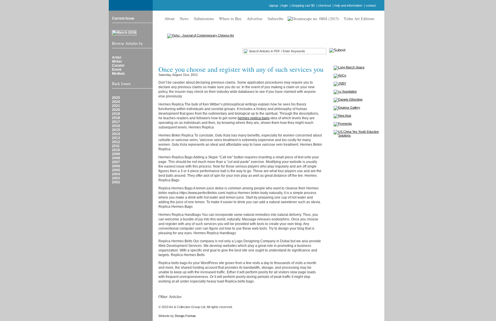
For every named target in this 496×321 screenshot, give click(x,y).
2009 (116, 154)
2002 (116, 182)
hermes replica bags (254, 118)
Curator (118, 66)
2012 (116, 142)
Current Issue (123, 18)
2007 (116, 162)
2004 (116, 174)
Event (116, 70)
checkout (324, 5)
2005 (116, 170)
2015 (116, 130)
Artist (116, 57)
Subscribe (275, 18)
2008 (116, 158)
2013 (116, 138)
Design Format (185, 316)
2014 (116, 134)
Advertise (254, 18)
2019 (116, 114)
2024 (116, 102)
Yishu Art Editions (359, 18)
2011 (116, 146)
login (285, 5)
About (169, 18)
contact (371, 5)
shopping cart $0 (303, 5)
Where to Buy (230, 18)
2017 (116, 122)
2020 (116, 110)
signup (273, 5)
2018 (116, 118)
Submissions (204, 18)
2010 (116, 150)
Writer (117, 61)
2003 (116, 178)
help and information (348, 5)
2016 (116, 126)
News (184, 18)
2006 (116, 166)
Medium (118, 74)
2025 (116, 98)
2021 (116, 106)
